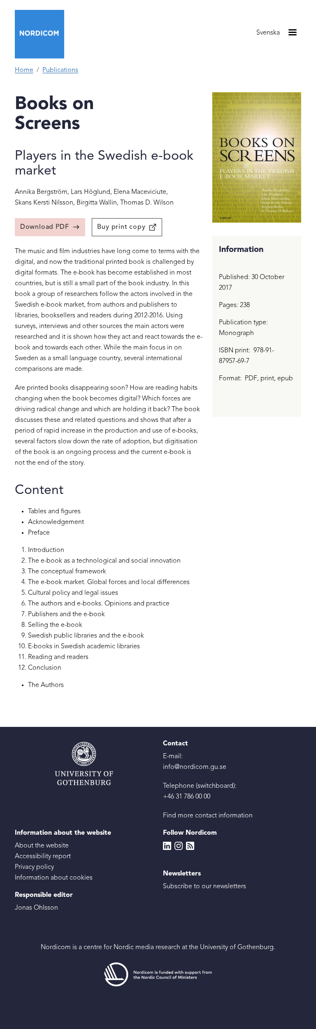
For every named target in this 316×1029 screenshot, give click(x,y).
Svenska (268, 33)
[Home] (43, 34)
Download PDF (44, 227)
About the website (42, 846)
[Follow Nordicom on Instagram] (178, 846)
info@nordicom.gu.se (194, 767)
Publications (60, 70)
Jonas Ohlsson (36, 908)
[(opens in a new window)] (158, 974)
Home (24, 70)
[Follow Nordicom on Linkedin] (167, 846)
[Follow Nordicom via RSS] (190, 846)
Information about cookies (54, 878)
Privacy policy (34, 867)
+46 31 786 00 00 (186, 797)
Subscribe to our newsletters (204, 886)
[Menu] (292, 33)
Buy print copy (121, 227)
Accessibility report (43, 856)
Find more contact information (208, 815)
